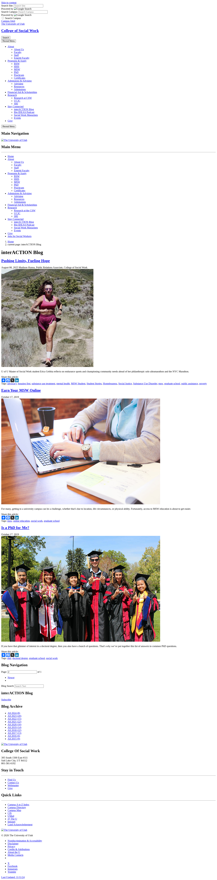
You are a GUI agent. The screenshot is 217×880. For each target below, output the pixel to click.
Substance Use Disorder (145, 383)
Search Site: (7, 5)
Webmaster (13, 785)
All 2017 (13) (14, 733)
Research (12, 95)
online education (21, 521)
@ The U (12, 819)
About (11, 46)
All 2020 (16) (14, 724)
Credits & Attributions (19, 849)
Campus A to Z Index (18, 804)
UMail (11, 816)
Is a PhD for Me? (15, 528)
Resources (19, 86)
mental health (63, 383)
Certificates (19, 78)
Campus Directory (17, 807)
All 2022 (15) (14, 718)
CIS (10, 813)
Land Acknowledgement (20, 824)
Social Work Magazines (26, 115)
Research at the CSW (24, 210)
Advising (18, 83)
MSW (17, 69)
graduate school (172, 383)
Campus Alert (8, 21)
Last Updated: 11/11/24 (13, 877)
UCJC (17, 100)
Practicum (19, 75)
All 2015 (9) (14, 738)
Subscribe (6, 699)
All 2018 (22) (14, 730)
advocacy (12, 383)
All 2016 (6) (14, 736)
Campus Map (14, 810)
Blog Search (7, 686)
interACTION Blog (24, 109)
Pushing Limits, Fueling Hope (25, 261)
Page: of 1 (21, 672)
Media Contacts (15, 855)
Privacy (11, 846)
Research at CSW (23, 98)
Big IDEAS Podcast (24, 112)
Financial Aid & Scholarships (22, 92)
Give (10, 120)
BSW (17, 63)
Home (11, 156)
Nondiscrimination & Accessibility (25, 840)
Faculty (17, 52)
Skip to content (8, 2)
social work (37, 521)
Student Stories (94, 383)
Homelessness (110, 383)
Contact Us (13, 782)
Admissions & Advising (20, 80)
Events (17, 118)
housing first (24, 383)
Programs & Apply (17, 60)
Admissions (20, 89)
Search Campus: (9, 11)
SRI (16, 103)
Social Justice (125, 383)
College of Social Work (20, 31)
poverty (203, 383)
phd (9, 658)
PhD (16, 72)
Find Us (12, 779)
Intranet (11, 821)
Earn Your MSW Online (21, 390)
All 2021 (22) (14, 721)
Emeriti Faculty (21, 58)
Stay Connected (16, 106)
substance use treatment (43, 383)
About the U (14, 852)
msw (160, 383)
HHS (16, 66)
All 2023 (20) (14, 716)
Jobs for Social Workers (19, 236)
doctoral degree (20, 658)
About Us (19, 49)
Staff (16, 55)
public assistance (189, 383)
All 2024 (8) (14, 713)
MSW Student (78, 383)
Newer (11, 677)
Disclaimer (13, 843)
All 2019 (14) (14, 727)
